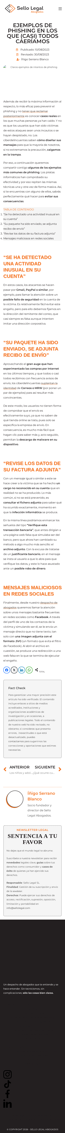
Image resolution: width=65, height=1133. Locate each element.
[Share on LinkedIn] (21, 670)
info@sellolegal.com (18, 908)
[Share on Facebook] (6, 670)
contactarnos (16, 741)
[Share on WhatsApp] (29, 670)
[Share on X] (14, 670)
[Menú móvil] (60, 8)
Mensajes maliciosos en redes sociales (28, 238)
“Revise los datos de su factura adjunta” (29, 233)
